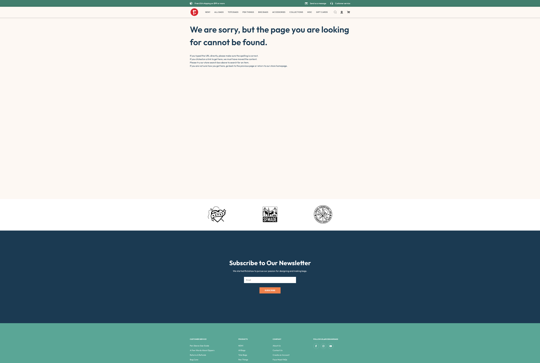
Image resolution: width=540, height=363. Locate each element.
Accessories (278, 12)
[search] (335, 12)
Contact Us (278, 350)
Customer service (342, 3)
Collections (296, 12)
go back (230, 65)
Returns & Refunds (198, 355)
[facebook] (316, 346)
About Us (277, 345)
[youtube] (331, 346)
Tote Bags (233, 12)
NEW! (207, 12)
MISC (309, 12)
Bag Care (194, 359)
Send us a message (318, 3)
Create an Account (281, 355)
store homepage (278, 65)
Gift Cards (322, 12)
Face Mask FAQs (280, 359)
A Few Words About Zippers (202, 350)
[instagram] (323, 346)
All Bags (219, 12)
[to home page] (194, 12)
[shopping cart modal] (348, 12)
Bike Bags (263, 12)
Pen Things (248, 12)
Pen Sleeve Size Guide (199, 345)
